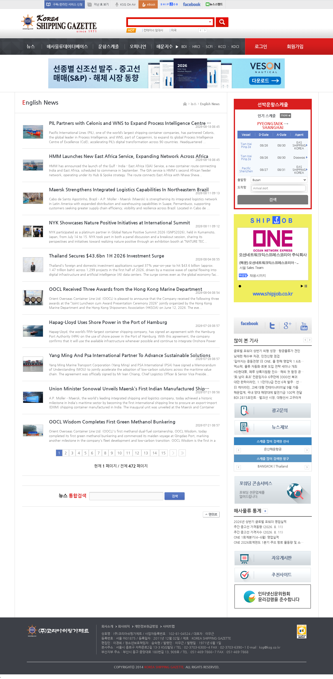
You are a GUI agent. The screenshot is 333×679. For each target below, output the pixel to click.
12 (137, 453)
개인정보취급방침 (146, 626)
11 (128, 453)
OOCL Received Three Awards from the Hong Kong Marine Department (125, 289)
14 (154, 453)
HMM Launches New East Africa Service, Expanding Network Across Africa (128, 156)
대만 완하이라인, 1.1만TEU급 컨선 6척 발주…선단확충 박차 (269, 382)
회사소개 (107, 626)
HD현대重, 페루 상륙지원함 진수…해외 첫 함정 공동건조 (269, 372)
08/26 (264, 145)
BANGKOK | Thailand (273, 466)
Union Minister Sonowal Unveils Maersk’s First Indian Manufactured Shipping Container (130, 388)
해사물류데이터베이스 (67, 46)
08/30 (281, 145)
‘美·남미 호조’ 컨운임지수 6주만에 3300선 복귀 (265, 377)
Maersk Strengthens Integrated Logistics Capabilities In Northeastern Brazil (129, 189)
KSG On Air (128, 4)
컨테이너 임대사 (153, 30)
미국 (173, 30)
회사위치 (124, 626)
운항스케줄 (108, 46)
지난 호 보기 (101, 4)
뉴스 (31, 46)
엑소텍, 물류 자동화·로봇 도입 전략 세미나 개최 (265, 366)
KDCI (235, 46)
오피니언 (138, 46)
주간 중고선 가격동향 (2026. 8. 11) (258, 527)
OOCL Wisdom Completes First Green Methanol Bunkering (112, 421)
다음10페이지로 (182, 453)
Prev (200, 30)
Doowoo (299, 157)
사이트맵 (169, 626)
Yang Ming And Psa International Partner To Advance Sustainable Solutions (129, 355)
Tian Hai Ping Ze (246, 145)
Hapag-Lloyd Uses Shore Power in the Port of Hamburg (108, 322)
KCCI (221, 46)
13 (146, 453)
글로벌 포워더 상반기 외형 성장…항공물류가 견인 (267, 351)
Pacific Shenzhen (246, 169)
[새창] (273, 587)
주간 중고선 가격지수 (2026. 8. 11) (258, 532)
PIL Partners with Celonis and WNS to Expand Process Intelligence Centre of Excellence (130, 123)
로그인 (261, 46)
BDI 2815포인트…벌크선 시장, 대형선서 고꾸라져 (267, 397)
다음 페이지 (173, 453)
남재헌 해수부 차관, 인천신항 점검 (257, 356)
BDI (183, 46)
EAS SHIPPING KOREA (299, 145)
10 (119, 453)
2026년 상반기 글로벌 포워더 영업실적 (260, 521)
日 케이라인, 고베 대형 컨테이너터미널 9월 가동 (266, 387)
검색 (175, 496)
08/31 (281, 169)
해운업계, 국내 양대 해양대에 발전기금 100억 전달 (268, 392)
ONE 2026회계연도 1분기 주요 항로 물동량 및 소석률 (269, 542)
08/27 (264, 169)
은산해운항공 (273, 449)
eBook (151, 4)
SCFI (209, 46)
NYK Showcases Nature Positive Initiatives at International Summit (119, 222)
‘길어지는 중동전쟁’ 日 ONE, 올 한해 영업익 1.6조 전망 (269, 361)
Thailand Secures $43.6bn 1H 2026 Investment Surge (106, 255)
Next (205, 30)
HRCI (196, 46)
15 (163, 453)
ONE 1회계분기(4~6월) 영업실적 (256, 537)
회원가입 (295, 46)
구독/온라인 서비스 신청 (67, 4)
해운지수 (164, 46)
